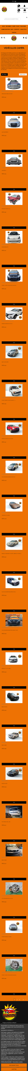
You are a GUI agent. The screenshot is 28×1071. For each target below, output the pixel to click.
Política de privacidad (6, 1061)
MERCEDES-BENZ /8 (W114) (7, 91)
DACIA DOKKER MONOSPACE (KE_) (9, 589)
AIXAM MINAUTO (5, 244)
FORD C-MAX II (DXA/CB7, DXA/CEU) (9, 282)
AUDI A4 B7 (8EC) (5, 129)
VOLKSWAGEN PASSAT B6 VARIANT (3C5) (10, 627)
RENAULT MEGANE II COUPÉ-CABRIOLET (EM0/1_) (12, 550)
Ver (14, 112)
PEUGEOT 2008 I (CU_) (6, 206)
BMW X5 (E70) (5, 704)
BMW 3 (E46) (4, 742)
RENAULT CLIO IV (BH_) (6, 665)
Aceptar (14, 1069)
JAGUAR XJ (4, 167)
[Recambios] (18, 6)
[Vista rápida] (26, 82)
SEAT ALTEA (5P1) (5, 359)
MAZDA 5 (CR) (5, 780)
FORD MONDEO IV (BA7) (7, 934)
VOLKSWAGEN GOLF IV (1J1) (8, 895)
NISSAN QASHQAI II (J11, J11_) (8, 321)
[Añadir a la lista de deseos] (26, 80)
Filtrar (5, 74)
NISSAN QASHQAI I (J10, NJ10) (8, 436)
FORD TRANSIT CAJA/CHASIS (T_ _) (9, 397)
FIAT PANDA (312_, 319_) (6, 819)
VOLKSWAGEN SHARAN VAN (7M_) (9, 474)
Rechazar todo (14, 1065)
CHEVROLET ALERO (6, 512)
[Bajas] (18, 10)
